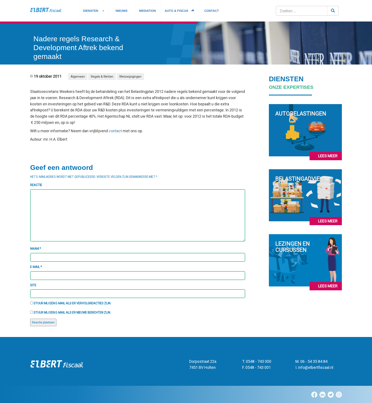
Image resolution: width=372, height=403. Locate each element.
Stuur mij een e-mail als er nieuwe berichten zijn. (72, 312)
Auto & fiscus (177, 10)
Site (33, 285)
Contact (211, 10)
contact (115, 131)
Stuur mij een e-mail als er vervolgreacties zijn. (72, 303)
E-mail (36, 267)
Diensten (90, 10)
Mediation (147, 10)
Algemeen (78, 76)
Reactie (36, 185)
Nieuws (121, 10)
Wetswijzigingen (130, 76)
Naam (35, 248)
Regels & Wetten (102, 76)
